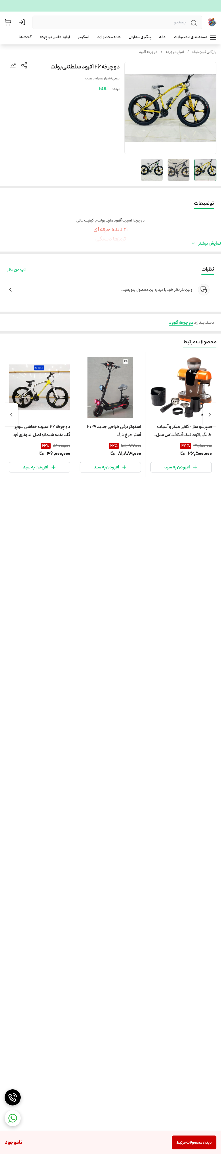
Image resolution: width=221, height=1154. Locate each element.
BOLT (104, 88)
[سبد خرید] (8, 22)
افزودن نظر (16, 270)
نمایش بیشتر (209, 243)
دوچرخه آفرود (148, 52)
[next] (11, 414)
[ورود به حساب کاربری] (23, 22)
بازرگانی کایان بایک (204, 52)
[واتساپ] (13, 1118)
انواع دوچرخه (175, 52)
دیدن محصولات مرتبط (194, 1142)
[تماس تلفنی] (13, 1097)
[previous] (210, 414)
